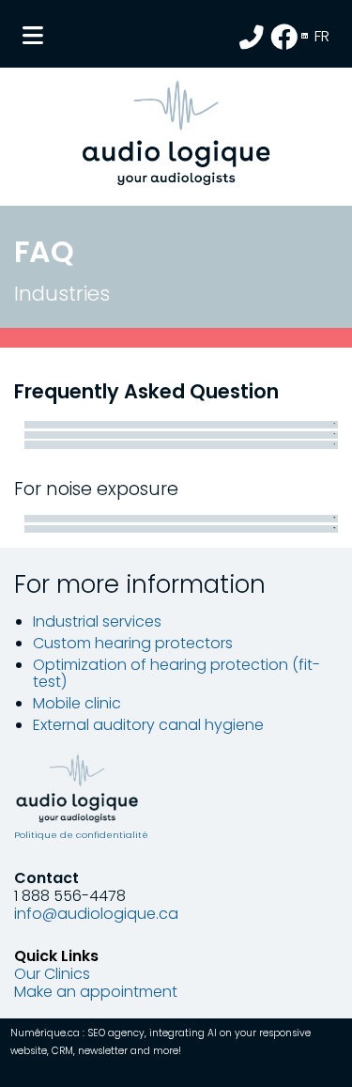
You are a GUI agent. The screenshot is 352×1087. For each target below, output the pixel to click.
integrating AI (183, 1033)
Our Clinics (52, 974)
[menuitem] (323, 38)
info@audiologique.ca (96, 913)
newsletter (103, 1051)
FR (321, 36)
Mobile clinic (77, 703)
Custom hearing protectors (133, 643)
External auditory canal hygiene (148, 725)
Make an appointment (95, 991)
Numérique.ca (45, 1033)
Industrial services (97, 621)
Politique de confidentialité (81, 835)
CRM (62, 1051)
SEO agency (116, 1033)
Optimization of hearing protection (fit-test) (176, 673)
